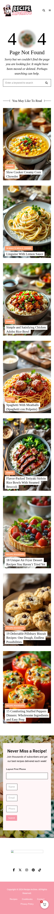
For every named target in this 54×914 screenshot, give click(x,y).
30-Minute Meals (14, 248)
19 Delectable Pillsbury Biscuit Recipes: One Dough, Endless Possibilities (26, 638)
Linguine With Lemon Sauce (24, 254)
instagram (28, 870)
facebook (14, 870)
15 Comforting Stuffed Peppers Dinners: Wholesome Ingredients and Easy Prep (27, 715)
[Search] (46, 83)
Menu (50, 10)
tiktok (41, 870)
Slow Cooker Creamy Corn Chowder (23, 174)
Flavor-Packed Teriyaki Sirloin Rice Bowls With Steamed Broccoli (26, 483)
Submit (11, 818)
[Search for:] (27, 83)
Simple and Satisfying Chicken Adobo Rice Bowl (26, 329)
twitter (22, 870)
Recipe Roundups (15, 554)
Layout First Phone (16, 769)
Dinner (9, 166)
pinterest (35, 870)
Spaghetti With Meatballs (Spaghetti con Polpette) (22, 407)
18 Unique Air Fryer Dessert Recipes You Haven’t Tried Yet (25, 562)
